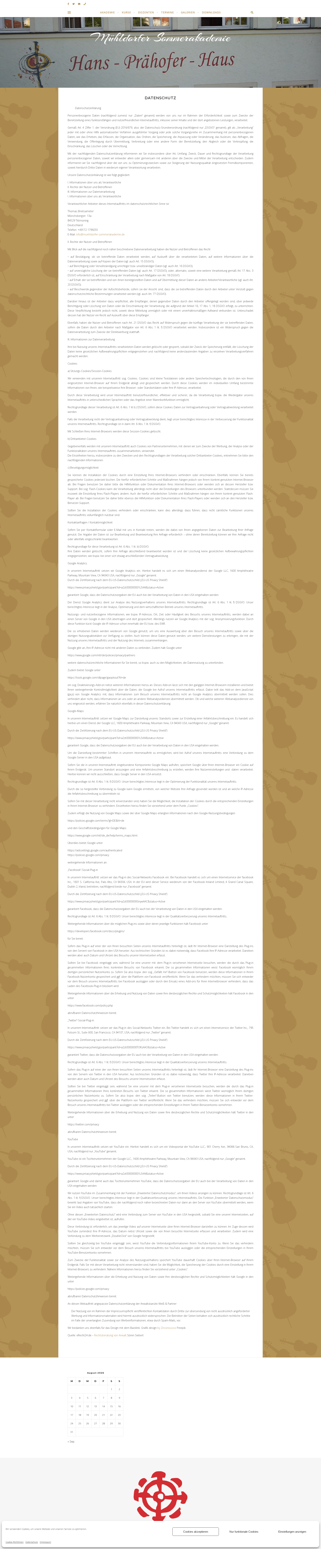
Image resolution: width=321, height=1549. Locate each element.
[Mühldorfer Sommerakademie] (160, 1496)
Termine (167, 12)
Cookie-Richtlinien (15, 1542)
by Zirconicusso (166, 1328)
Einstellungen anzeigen (292, 1531)
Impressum (45, 1542)
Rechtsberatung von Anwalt (110, 1335)
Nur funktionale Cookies (243, 1531)
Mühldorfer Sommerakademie (160, 37)
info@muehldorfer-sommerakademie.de (100, 234)
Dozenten (146, 12)
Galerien (188, 12)
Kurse (126, 12)
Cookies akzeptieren (195, 1531)
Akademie (107, 12)
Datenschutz (31, 1542)
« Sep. (71, 1441)
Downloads (211, 12)
